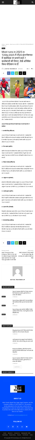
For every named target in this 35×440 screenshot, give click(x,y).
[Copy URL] (24, 73)
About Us (10, 433)
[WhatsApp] (16, 73)
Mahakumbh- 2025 (25, 433)
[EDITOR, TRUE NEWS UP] (3, 69)
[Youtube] (26, 427)
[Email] (20, 73)
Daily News (5, 435)
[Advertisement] (17, 25)
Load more (17, 367)
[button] (3, 2)
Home (3, 44)
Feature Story (12, 435)
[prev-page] (3, 318)
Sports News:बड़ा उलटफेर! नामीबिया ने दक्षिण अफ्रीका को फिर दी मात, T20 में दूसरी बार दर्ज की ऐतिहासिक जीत (23, 311)
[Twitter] (12, 73)
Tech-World (25, 435)
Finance (19, 435)
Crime (31, 435)
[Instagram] (13, 426)
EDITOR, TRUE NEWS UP (11, 68)
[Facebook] (8, 73)
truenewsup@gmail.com (20, 415)
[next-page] (5, 318)
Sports (7, 44)
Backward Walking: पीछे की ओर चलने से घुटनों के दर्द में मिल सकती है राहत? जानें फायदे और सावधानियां (23, 350)
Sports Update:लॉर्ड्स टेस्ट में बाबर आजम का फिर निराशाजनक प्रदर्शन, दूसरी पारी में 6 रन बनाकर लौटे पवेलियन (22, 293)
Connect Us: (17, 433)
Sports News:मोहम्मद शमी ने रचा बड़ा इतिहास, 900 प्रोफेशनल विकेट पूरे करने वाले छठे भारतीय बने (23, 302)
